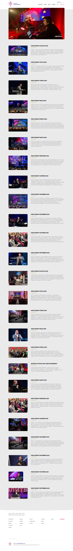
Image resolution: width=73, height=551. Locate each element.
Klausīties (21, 523)
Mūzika (53, 4)
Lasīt (20, 525)
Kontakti (10, 527)
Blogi (49, 4)
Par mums (40, 4)
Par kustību (10, 525)
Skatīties (21, 521)
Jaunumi (31, 523)
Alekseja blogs (32, 521)
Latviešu (58, 2)
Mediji (45, 4)
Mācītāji (10, 523)
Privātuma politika (13, 538)
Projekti (42, 523)
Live (58, 4)
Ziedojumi (62, 4)
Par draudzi (10, 521)
